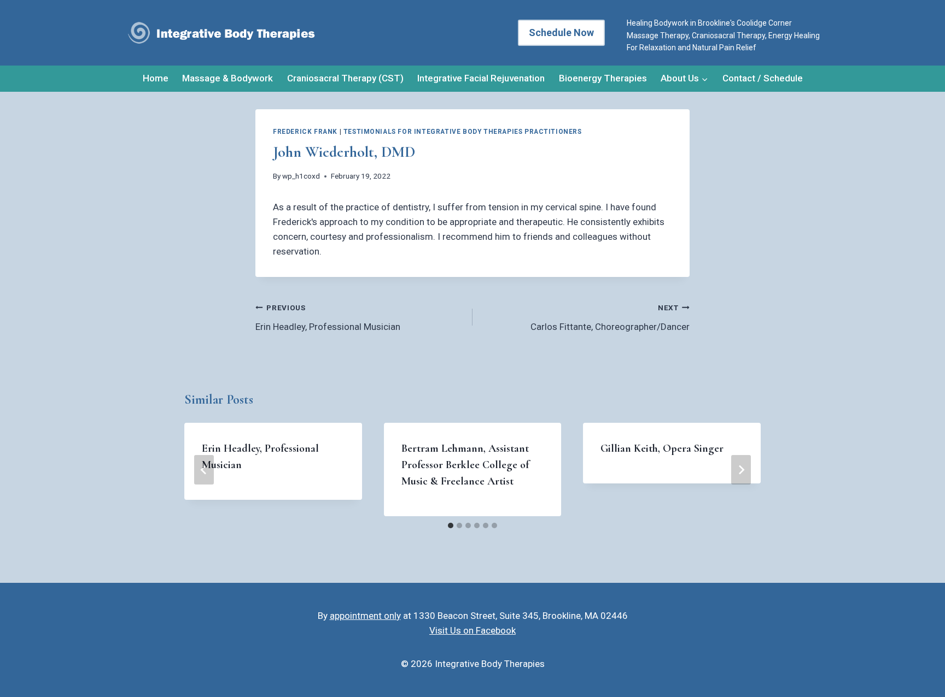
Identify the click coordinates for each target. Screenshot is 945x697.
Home (155, 78)
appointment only (365, 615)
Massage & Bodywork (227, 78)
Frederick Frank (305, 131)
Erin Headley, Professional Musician (327, 317)
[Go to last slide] (204, 470)
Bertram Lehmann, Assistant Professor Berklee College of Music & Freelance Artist (465, 465)
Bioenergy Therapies (603, 78)
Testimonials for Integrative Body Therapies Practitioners (462, 131)
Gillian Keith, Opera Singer (662, 448)
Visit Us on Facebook (472, 630)
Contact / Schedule (762, 78)
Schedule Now (561, 32)
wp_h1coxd (301, 176)
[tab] (450, 525)
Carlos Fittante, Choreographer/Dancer (610, 317)
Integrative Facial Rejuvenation (481, 78)
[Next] (741, 470)
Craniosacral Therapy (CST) (345, 78)
